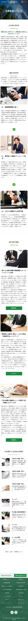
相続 (11, 551)
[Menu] (25, 1)
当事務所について (18, 551)
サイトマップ (21, 603)
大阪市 (6, 551)
